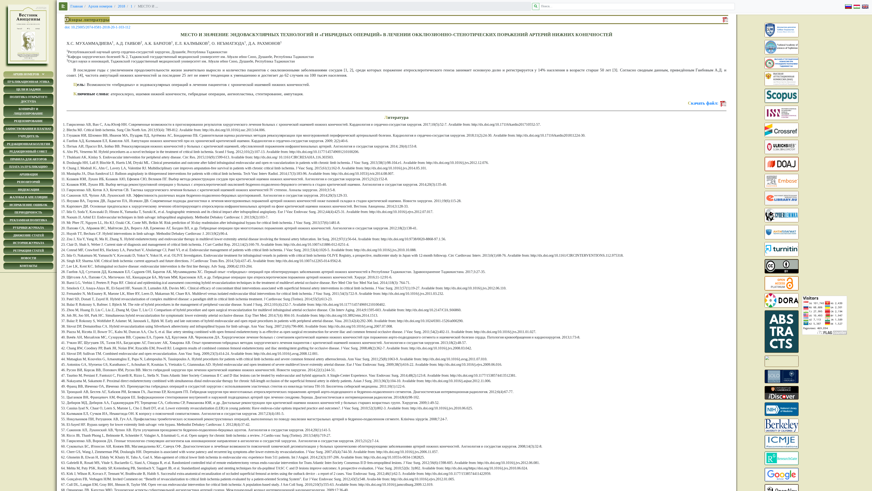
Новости (28, 258)
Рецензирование (28, 121)
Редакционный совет (28, 151)
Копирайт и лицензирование (28, 111)
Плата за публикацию (28, 166)
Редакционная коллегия (28, 144)
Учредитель (28, 136)
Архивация (28, 174)
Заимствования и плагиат (28, 128)
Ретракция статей (28, 250)
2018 (121, 6)
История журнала (28, 243)
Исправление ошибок (28, 205)
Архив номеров (26, 74)
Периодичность (28, 212)
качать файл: (703, 102)
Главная (76, 6)
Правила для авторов (28, 159)
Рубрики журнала (28, 227)
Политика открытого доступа (28, 99)
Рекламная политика (28, 220)
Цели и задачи (28, 89)
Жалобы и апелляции (28, 197)
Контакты (28, 266)
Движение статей (28, 235)
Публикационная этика (28, 81)
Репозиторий (28, 182)
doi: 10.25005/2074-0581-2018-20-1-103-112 (97, 27)
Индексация (28, 189)
